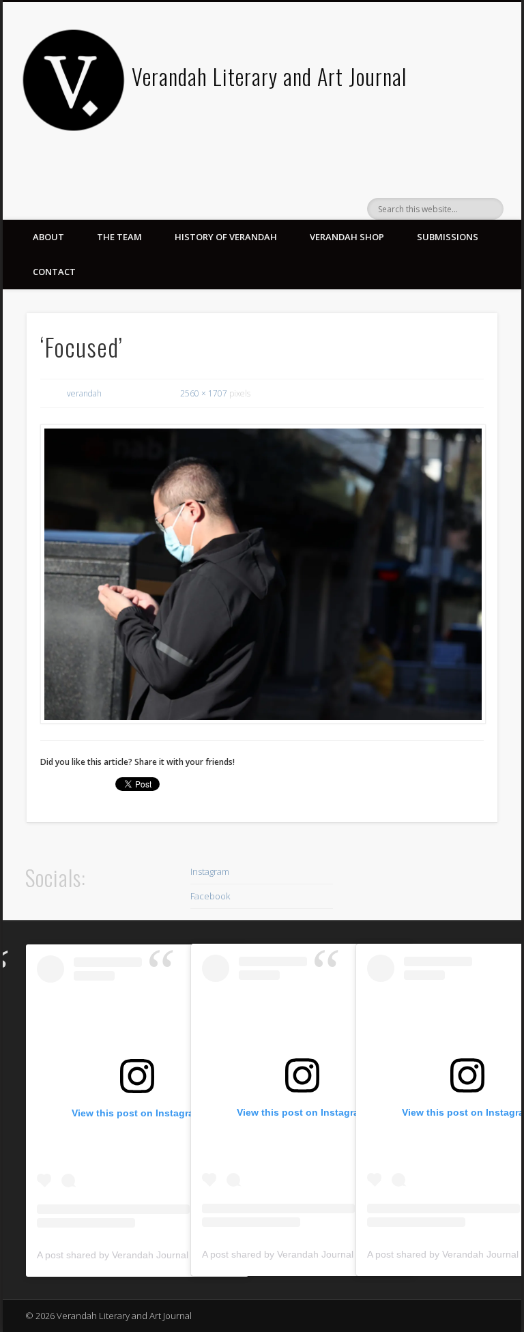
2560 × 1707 (203, 393)
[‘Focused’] (262, 574)
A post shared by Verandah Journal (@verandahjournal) (157, 1254)
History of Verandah (226, 237)
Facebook (210, 896)
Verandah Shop (347, 237)
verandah (84, 393)
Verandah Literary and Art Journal (269, 76)
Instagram (209, 871)
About (48, 237)
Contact (54, 271)
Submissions (447, 237)
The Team (119, 237)
